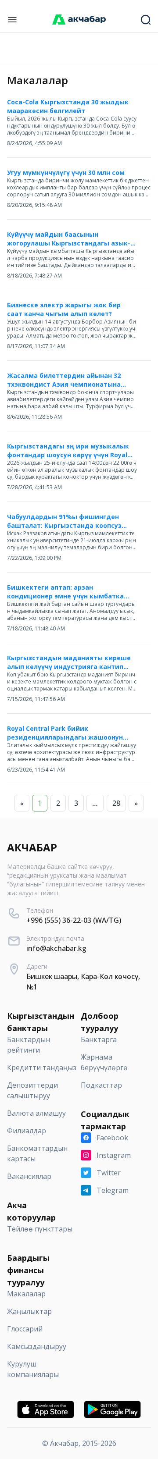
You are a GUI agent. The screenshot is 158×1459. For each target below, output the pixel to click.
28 (116, 803)
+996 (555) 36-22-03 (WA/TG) (73, 920)
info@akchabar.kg (56, 948)
